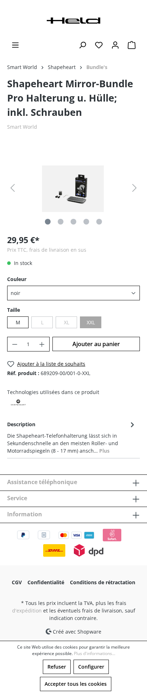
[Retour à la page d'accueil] (73, 19)
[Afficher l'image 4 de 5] (86, 222)
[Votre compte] (115, 45)
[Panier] (131, 45)
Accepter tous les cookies (76, 683)
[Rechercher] (82, 45)
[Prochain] (134, 188)
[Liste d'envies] (99, 45)
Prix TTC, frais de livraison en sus (46, 249)
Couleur (16, 279)
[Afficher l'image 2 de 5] (61, 222)
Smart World (22, 126)
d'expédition (27, 610)
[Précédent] (12, 188)
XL (66, 322)
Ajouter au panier (96, 344)
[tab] (71, 437)
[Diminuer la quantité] (14, 344)
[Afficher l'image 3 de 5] (73, 222)
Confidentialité (45, 582)
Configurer (91, 666)
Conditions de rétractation (102, 582)
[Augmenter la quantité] (42, 344)
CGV (17, 582)
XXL (91, 322)
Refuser (56, 666)
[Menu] (15, 45)
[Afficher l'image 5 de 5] (99, 222)
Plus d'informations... (94, 653)
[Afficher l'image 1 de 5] (48, 222)
